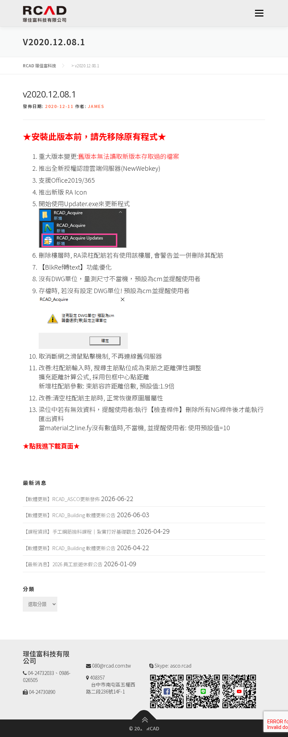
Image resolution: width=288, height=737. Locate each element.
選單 (259, 13)
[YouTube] (239, 690)
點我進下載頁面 (51, 445)
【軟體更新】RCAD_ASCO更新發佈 (61, 498)
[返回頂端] (144, 719)
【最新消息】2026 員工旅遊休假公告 (63, 564)
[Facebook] (166, 690)
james (96, 106)
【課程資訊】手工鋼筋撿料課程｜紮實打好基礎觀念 (79, 531)
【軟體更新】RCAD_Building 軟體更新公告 (69, 515)
